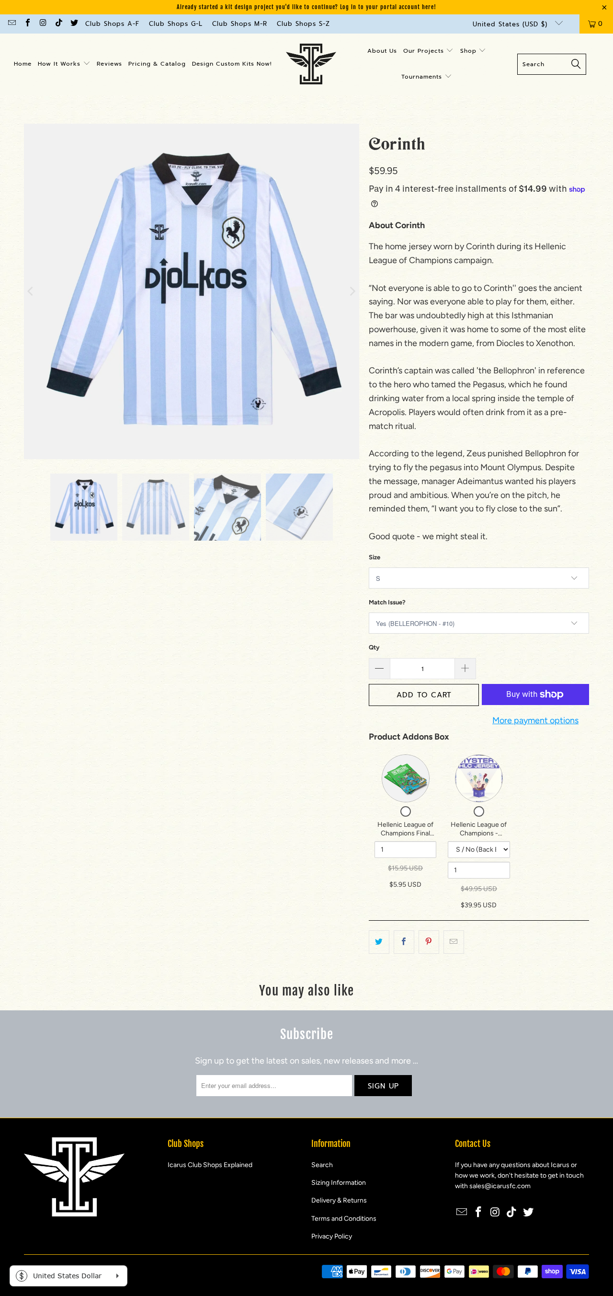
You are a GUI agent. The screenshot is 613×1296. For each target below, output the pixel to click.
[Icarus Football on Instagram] (42, 23)
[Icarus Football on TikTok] (58, 23)
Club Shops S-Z (303, 23)
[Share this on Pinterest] (429, 942)
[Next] (352, 291)
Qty (374, 647)
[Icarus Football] (311, 64)
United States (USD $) (511, 24)
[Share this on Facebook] (404, 942)
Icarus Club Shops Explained (210, 1165)
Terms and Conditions (343, 1219)
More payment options (535, 720)
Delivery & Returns (339, 1200)
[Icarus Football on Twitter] (73, 23)
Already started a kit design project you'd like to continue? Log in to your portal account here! (306, 7)
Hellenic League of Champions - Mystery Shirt (479, 833)
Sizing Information (338, 1183)
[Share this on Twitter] (379, 942)
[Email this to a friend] (453, 942)
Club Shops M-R (239, 23)
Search (322, 1165)
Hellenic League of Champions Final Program (405, 833)
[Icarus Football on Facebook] (27, 23)
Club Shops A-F (112, 23)
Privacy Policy (331, 1236)
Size (374, 557)
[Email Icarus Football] (11, 23)
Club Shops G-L (176, 23)
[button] (64, 64)
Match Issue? (387, 602)
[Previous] (31, 291)
